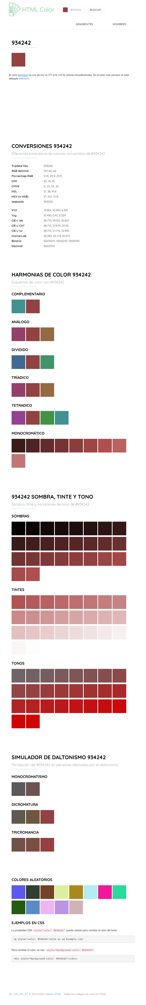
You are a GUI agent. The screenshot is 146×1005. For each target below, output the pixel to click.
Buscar (95, 10)
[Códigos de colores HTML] (31, 4)
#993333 (24, 78)
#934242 (23, 75)
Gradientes (84, 24)
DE (10, 994)
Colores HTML (53, 994)
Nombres (119, 24)
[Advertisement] (73, 107)
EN (16, 994)
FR (21, 994)
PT (26, 994)
